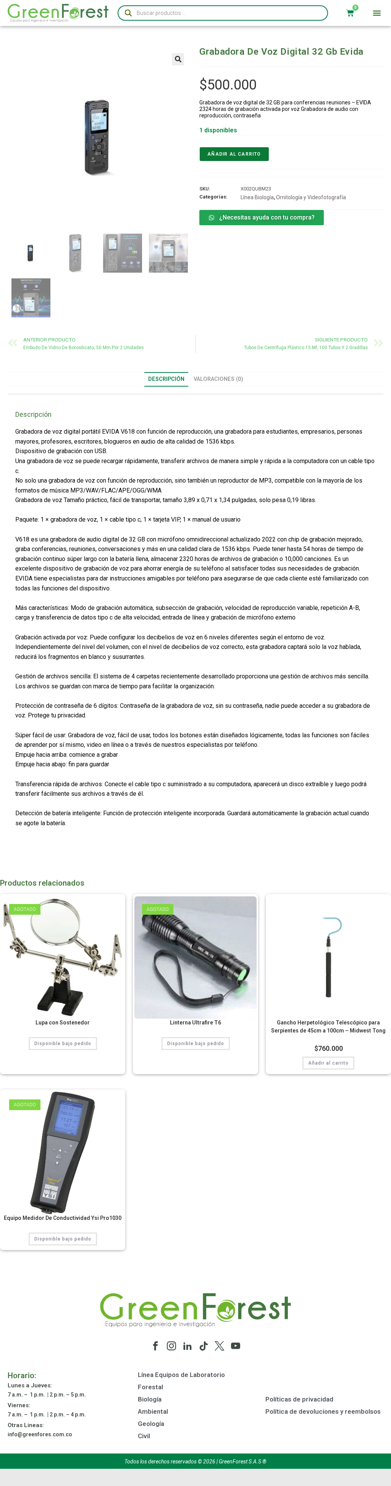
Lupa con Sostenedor (63, 1022)
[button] (377, 13)
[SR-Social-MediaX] (219, 1346)
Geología (151, 1423)
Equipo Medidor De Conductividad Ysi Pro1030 (62, 1218)
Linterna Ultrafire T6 (195, 1022)
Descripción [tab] (166, 379)
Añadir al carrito (234, 154)
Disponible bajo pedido (62, 1043)
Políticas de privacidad (299, 1399)
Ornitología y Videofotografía (311, 197)
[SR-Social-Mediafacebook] (155, 1346)
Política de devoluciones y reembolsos (323, 1411)
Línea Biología (257, 197)
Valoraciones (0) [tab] (218, 379)
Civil (144, 1436)
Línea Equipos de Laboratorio (181, 1375)
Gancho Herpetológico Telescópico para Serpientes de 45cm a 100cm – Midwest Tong (328, 1026)
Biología (150, 1399)
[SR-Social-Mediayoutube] (235, 1346)
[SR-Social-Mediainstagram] (171, 1346)
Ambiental (153, 1411)
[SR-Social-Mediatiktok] (203, 1346)
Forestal (150, 1387)
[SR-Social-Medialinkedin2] (187, 1346)
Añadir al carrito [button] (328, 1063)
